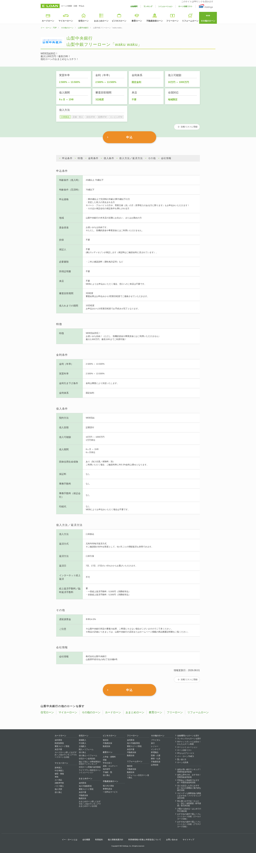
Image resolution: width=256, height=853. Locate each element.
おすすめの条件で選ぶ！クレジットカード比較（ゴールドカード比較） (189, 816)
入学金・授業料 (109, 757)
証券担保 (154, 765)
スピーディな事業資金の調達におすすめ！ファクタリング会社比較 (189, 795)
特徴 (80, 158)
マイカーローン (66, 21)
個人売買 (58, 789)
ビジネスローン (119, 21)
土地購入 (82, 746)
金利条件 (93, 158)
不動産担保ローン (154, 21)
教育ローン (137, 21)
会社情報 (166, 158)
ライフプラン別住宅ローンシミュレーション (90, 771)
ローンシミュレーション (187, 747)
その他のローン (208, 21)
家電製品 (154, 752)
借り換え (58, 792)
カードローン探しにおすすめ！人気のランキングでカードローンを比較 (66, 754)
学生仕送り (107, 763)
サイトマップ (188, 839)
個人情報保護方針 (115, 839)
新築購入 (82, 740)
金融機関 (133, 6)
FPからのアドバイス (185, 753)
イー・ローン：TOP (49, 28)
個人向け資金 (108, 786)
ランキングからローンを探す (189, 738)
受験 (105, 760)
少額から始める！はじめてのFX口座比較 (189, 810)
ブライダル (155, 740)
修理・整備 (59, 774)
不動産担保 (83, 795)
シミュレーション (165, 6)
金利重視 (58, 740)
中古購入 (82, 743)
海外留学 (106, 769)
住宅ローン (83, 21)
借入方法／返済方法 (131, 158)
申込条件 (67, 158)
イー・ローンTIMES (185, 756)
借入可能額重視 (85, 786)
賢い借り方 (181, 759)
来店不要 (58, 749)
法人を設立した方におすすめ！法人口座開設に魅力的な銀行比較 (189, 787)
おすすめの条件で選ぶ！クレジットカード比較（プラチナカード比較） (189, 824)
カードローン (48, 21)
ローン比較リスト (185, 6)
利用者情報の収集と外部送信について (144, 839)
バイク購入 (59, 786)
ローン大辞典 (182, 762)
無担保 (105, 740)
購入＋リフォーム (86, 749)
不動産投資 (155, 762)
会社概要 (86, 839)
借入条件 (109, 158)
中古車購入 (59, 770)
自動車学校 (59, 783)
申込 (129, 137)
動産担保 (82, 798)
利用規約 (99, 839)
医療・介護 (155, 755)
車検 (56, 777)
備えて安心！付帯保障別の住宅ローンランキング (90, 763)
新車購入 (58, 768)
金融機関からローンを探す (188, 735)
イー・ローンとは (69, 839)
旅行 (153, 743)
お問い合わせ (172, 839)
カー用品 (58, 780)
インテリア (155, 749)
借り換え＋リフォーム (88, 755)
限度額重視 (59, 743)
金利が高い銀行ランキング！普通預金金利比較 (189, 770)
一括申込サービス (110, 792)
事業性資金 (107, 789)
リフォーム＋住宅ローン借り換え (138, 776)
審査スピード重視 (62, 746)
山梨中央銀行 (83, 28)
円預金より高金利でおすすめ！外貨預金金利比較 (188, 781)
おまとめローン (101, 21)
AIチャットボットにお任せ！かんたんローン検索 (189, 743)
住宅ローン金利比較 (87, 758)
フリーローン (172, 21)
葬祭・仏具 (155, 758)
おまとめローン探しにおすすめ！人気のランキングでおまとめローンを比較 (90, 803)
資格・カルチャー (110, 766)
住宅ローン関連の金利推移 (90, 767)
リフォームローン (190, 21)
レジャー (154, 746)
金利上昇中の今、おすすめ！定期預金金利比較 (189, 776)
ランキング (148, 6)
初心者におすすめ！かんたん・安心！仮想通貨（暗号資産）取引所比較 (189, 803)
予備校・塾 (107, 772)
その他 (152, 158)
